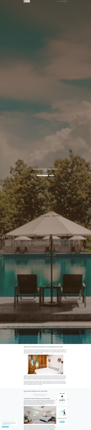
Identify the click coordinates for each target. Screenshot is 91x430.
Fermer (13, 426)
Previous (56, 399)
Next (67, 399)
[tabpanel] (62, 399)
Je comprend (5, 426)
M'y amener (51, 175)
